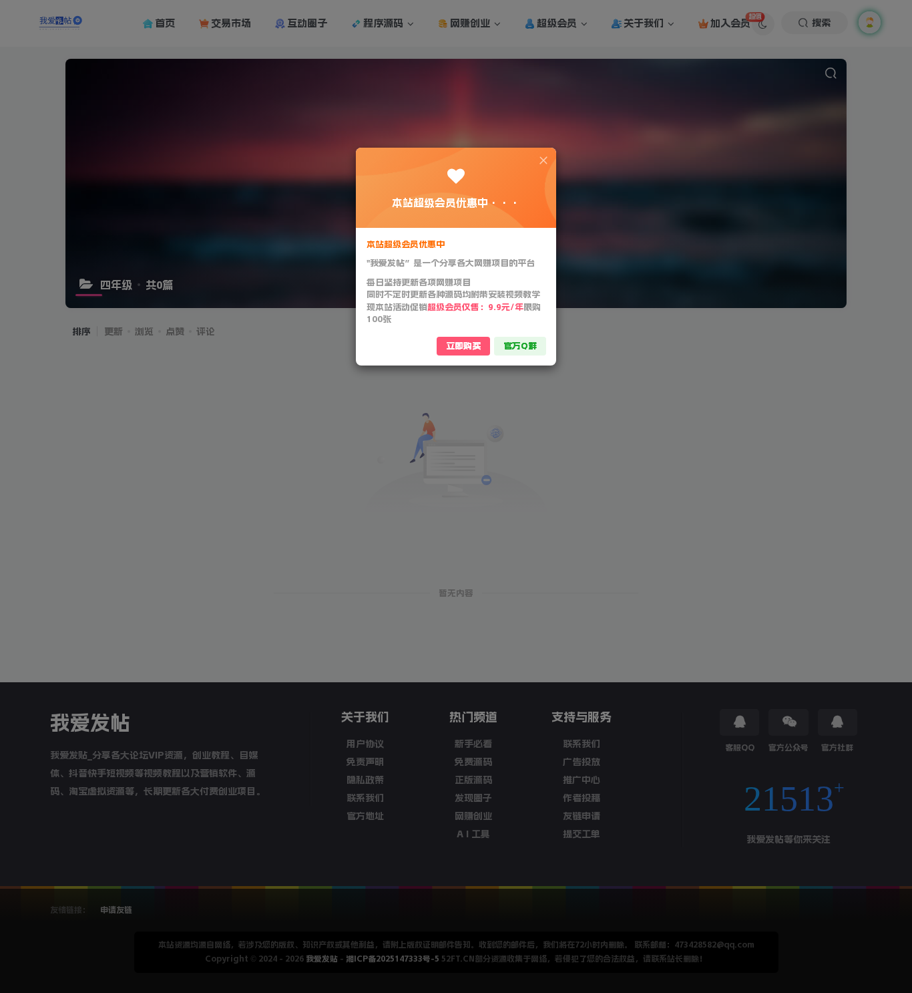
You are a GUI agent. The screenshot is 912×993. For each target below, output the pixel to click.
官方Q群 (520, 345)
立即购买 (463, 345)
